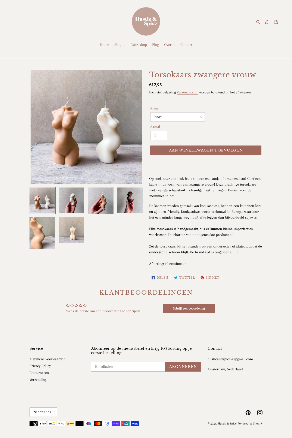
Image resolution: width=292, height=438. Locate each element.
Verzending (38, 379)
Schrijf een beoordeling (189, 308)
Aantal (155, 126)
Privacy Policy (40, 366)
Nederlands (42, 412)
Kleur (154, 108)
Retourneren (39, 372)
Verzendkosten (187, 92)
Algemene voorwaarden (47, 359)
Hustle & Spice (227, 423)
